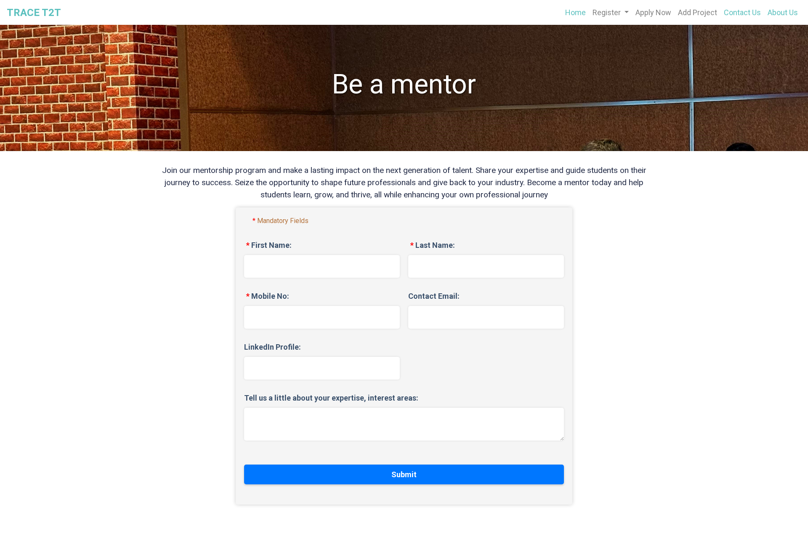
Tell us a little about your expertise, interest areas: (331, 397)
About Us (783, 12)
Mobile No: (270, 296)
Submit (404, 474)
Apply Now (653, 12)
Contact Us (742, 12)
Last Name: (435, 245)
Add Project (697, 12)
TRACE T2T (34, 13)
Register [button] (607, 12)
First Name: (271, 245)
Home (577, 12)
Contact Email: (434, 296)
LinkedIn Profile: (272, 347)
